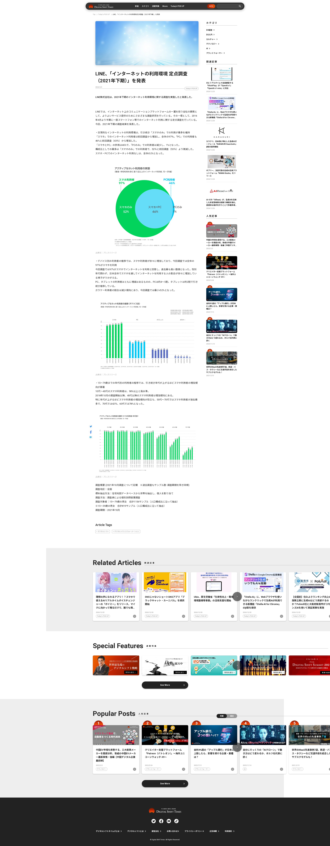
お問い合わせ (172, 831)
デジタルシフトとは (135, 831)
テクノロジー (211, 44)
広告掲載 (213, 831)
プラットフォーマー (214, 53)
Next (237, 596)
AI (207, 48)
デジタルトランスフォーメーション (126, 531)
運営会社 (155, 831)
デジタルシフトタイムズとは (107, 831)
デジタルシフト (103, 531)
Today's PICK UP (191, 88)
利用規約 (228, 831)
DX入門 (209, 35)
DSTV (211, 6)
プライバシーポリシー (194, 831)
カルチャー (210, 39)
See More (165, 685)
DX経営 (209, 30)
